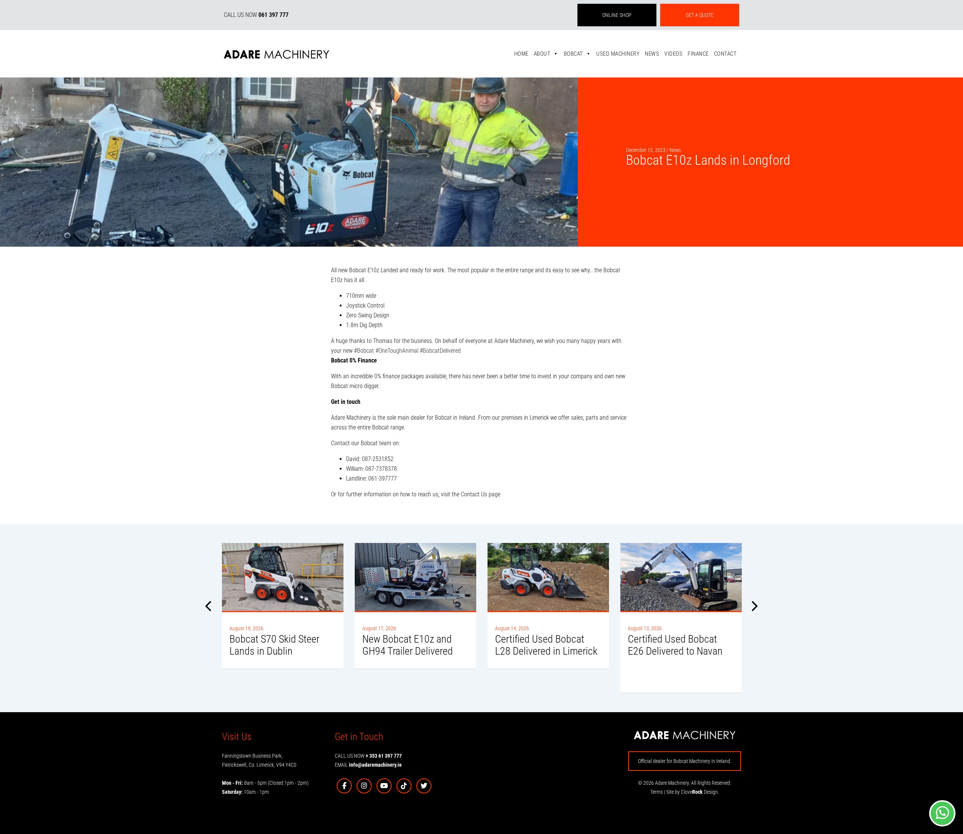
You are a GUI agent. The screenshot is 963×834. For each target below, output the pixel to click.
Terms (656, 792)
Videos (673, 53)
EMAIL (368, 765)
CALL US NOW (256, 14)
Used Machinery (617, 53)
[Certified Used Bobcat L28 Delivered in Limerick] (548, 577)
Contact (725, 53)
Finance (698, 53)
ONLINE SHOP (617, 15)
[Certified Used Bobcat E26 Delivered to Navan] (681, 577)
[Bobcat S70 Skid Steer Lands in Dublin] (282, 577)
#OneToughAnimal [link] (396, 350)
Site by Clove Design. (692, 792)
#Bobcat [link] (364, 350)
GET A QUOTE (700, 15)
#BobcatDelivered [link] (440, 350)
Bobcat (573, 53)
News (652, 53)
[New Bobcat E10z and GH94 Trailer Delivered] (415, 577)
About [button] (542, 53)
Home (521, 53)
